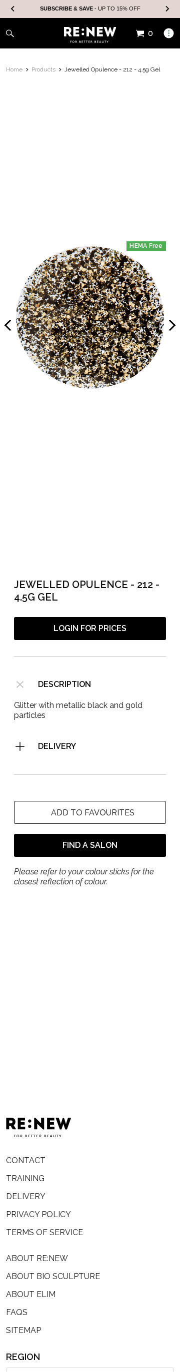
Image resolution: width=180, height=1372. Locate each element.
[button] (90, 812)
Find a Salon (90, 845)
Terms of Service (44, 1232)
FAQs (17, 1312)
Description (64, 684)
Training (25, 1178)
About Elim (31, 1294)
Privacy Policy (38, 1214)
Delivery (57, 746)
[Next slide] (167, 9)
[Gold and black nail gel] (90, 317)
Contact (26, 1160)
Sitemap (23, 1330)
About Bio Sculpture (53, 1276)
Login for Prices (90, 628)
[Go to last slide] (13, 9)
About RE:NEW (37, 1258)
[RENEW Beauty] (90, 35)
